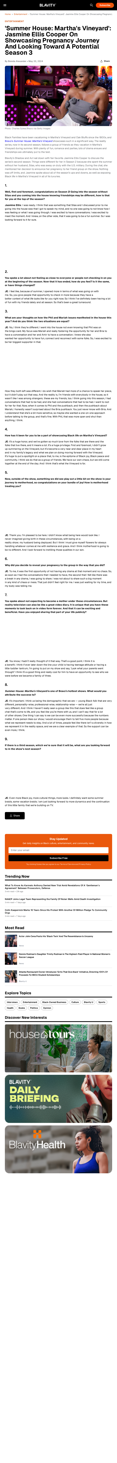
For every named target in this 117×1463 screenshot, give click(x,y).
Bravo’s (28, 141)
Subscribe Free (58, 858)
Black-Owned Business (54, 1002)
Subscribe (104, 5)
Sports (101, 1002)
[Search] (91, 5)
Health (10, 1008)
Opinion (47, 1008)
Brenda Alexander (17, 61)
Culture (75, 1002)
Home (8, 14)
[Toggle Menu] (5, 5)
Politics (34, 1008)
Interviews (12, 1002)
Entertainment (20, 14)
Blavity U (88, 1002)
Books (22, 1008)
